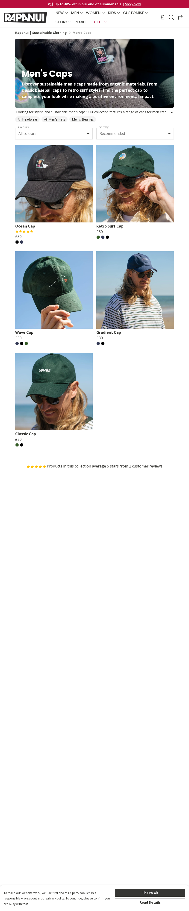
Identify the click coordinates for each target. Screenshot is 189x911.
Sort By (104, 127)
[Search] (171, 17)
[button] (88, 133)
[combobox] (54, 134)
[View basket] (180, 17)
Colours (23, 127)
